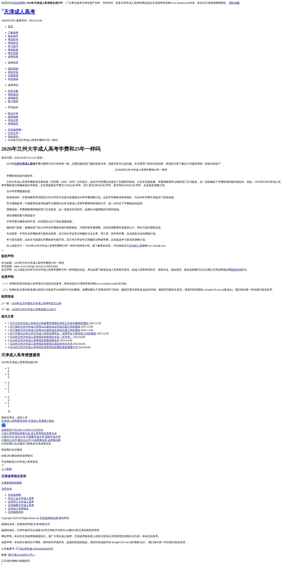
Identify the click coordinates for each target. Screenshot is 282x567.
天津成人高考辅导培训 (14, 421)
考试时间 (13, 39)
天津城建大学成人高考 (21, 505)
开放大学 (13, 120)
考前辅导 (13, 123)
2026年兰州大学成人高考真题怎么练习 (34, 309)
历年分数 (13, 91)
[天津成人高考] (18, 12)
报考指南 (13, 116)
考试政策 (13, 49)
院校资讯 (13, 136)
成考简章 (13, 56)
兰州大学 (13, 133)
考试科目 (13, 42)
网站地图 (234, 2)
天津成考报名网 (49, 518)
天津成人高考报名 (18, 508)
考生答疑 (13, 53)
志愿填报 (13, 75)
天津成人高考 (137, 245)
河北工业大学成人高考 (21, 498)
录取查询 (13, 94)
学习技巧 (13, 46)
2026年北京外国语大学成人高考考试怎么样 (36, 303)
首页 (10, 26)
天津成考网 (14, 129)
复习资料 (13, 101)
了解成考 (13, 32)
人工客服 (6, 469)
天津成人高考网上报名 (41, 421)
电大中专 (13, 113)
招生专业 (13, 72)
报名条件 (13, 36)
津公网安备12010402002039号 (36, 548)
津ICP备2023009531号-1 (21, 554)
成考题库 (13, 98)
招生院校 (13, 68)
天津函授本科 (16, 512)
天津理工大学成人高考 (21, 501)
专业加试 (13, 79)
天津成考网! (19, 2)
